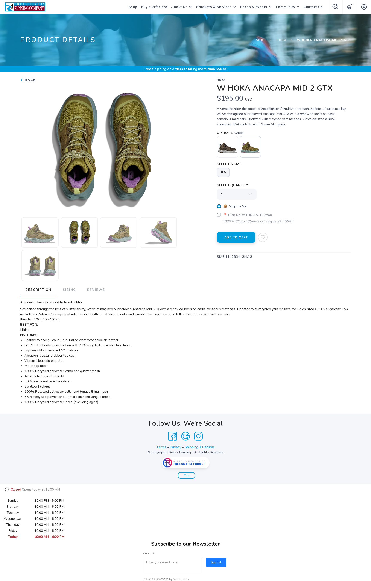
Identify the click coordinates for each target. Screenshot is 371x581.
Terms (161, 447)
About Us (179, 7)
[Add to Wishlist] (263, 237)
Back (29, 80)
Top (186, 475)
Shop (132, 7)
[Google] (185, 436)
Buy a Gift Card (154, 7)
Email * (148, 554)
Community (285, 7)
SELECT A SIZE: (229, 164)
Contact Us (313, 7)
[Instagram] (198, 436)
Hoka (281, 40)
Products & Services (214, 7)
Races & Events (253, 7)
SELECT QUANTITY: (233, 185)
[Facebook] (172, 436)
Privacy (175, 447)
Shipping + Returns (200, 447)
